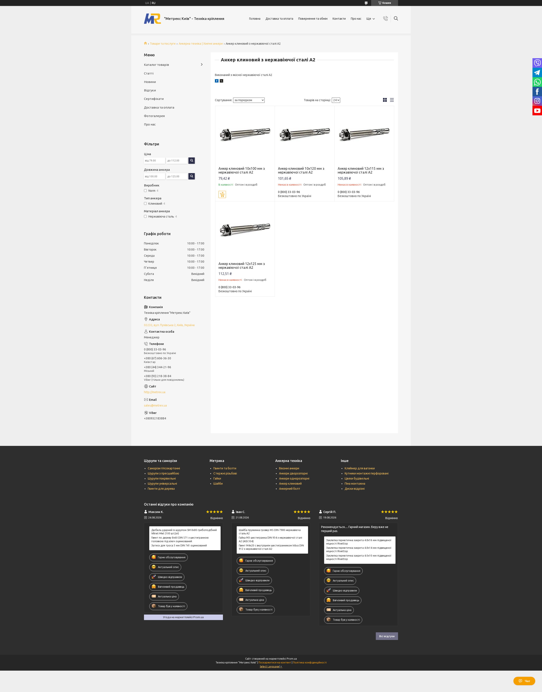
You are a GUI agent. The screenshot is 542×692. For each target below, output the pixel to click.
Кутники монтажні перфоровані (367, 473)
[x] (221, 81)
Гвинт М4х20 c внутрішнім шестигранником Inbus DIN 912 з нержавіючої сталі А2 (271, 547)
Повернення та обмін (313, 18)
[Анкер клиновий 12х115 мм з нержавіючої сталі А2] (364, 135)
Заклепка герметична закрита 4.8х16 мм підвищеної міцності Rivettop (358, 542)
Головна (254, 18)
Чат (527, 681)
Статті (148, 73)
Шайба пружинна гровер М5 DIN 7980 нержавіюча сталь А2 (270, 532)
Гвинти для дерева (161, 488)
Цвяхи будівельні (357, 478)
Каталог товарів (156, 64)
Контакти (339, 18)
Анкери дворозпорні (293, 473)
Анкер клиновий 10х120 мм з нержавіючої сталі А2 (301, 170)
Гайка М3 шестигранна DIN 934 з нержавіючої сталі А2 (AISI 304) (270, 539)
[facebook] (216, 81)
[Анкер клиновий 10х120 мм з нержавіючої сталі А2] (304, 135)
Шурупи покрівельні (162, 478)
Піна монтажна (355, 483)
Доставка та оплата (279, 18)
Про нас (356, 18)
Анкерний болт (289, 488)
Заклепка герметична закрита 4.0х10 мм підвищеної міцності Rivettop (358, 557)
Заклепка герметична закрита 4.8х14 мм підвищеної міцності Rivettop (358, 549)
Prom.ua (292, 658)
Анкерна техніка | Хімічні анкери (201, 43)
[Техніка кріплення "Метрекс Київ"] (152, 18)
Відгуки (150, 90)
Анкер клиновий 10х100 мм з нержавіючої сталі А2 (241, 170)
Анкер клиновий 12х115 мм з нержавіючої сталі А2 (361, 170)
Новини (150, 82)
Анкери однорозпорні (294, 478)
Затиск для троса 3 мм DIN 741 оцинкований (179, 545)
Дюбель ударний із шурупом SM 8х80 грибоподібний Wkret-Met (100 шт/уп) (184, 532)
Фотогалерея (154, 116)
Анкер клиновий (290, 483)
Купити (222, 194)
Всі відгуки (387, 636)
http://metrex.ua (154, 392)
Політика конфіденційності (310, 662)
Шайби (218, 483)
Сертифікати (154, 99)
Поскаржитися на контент (275, 662)
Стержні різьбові (225, 473)
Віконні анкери (289, 468)
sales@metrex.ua (155, 405)
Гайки (217, 478)
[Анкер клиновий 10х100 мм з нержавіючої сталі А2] (245, 135)
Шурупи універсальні (162, 483)
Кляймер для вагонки (360, 468)
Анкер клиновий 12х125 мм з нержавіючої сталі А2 (241, 265)
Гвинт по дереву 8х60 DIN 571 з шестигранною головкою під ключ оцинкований (180, 539)
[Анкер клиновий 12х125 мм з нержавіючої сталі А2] (245, 231)
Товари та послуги (163, 43)
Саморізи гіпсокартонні (164, 468)
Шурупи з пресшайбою (163, 473)
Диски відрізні (355, 488)
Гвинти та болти (224, 468)
